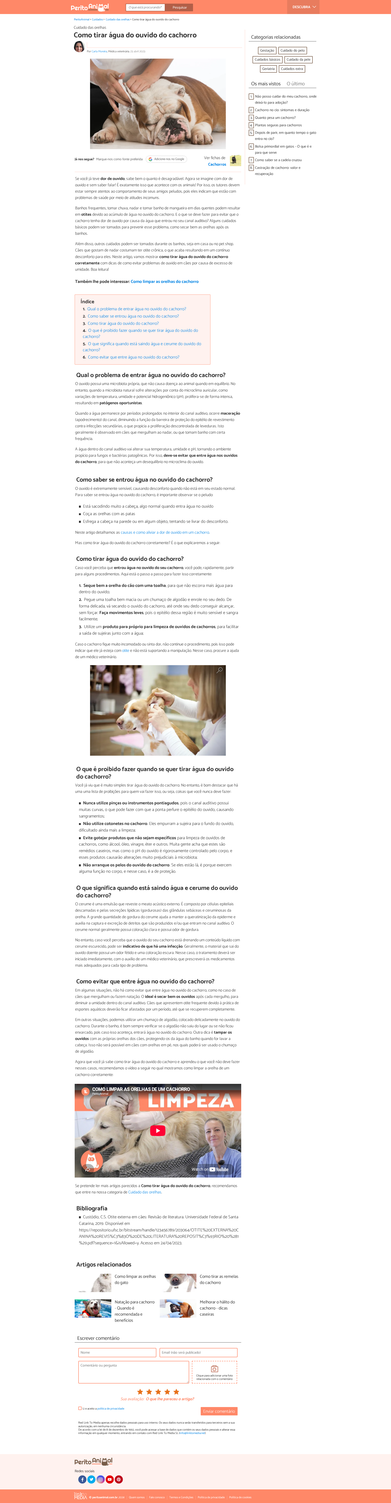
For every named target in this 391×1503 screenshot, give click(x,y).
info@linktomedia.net (192, 1433)
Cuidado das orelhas (118, 19)
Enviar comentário (219, 1411)
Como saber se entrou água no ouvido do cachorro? (133, 316)
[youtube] (110, 1479)
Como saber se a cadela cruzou (278, 160)
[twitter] (91, 1479)
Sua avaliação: (132, 1399)
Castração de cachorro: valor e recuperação (277, 171)
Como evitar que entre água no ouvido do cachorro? (133, 357)
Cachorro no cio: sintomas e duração (282, 110)
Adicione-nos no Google (169, 159)
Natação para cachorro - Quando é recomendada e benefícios (135, 1311)
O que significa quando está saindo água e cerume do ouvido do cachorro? (142, 347)
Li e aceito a (103, 1408)
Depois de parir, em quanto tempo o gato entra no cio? (285, 136)
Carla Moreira (99, 51)
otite (125, 650)
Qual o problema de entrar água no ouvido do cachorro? (136, 309)
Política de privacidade (211, 1497)
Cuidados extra (292, 69)
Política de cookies (240, 1497)
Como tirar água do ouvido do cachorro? (123, 323)
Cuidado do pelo (293, 51)
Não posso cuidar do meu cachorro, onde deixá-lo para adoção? (286, 99)
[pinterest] (119, 1479)
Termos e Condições (181, 1497)
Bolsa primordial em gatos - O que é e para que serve (283, 149)
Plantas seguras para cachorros (278, 125)
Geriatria (268, 69)
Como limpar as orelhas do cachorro (165, 281)
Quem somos (137, 1497)
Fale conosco (157, 1497)
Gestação (267, 51)
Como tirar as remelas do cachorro (219, 1280)
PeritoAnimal (81, 19)
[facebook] (82, 1479)
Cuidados (97, 19)
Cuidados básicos (267, 60)
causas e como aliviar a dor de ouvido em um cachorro (165, 532)
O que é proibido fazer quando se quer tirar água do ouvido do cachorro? (140, 333)
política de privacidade (110, 1408)
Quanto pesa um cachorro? (275, 118)
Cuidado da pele (298, 60)
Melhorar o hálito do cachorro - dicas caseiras (217, 1308)
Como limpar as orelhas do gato (135, 1280)
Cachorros (217, 164)
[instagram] (100, 1479)
